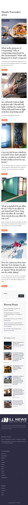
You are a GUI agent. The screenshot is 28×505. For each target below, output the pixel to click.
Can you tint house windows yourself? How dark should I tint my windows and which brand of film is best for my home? (14, 157)
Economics (14, 346)
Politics (2, 471)
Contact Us (3, 490)
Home (4, 124)
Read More (4, 69)
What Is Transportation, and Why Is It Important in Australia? (18, 344)
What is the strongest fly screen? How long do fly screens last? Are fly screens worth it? (18, 403)
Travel (11, 385)
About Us (3, 488)
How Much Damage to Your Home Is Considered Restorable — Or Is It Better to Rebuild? (13, 314)
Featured (4, 74)
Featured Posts (9, 338)
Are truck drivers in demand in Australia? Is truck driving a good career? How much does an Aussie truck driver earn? (18, 392)
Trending (3, 475)
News (20, 346)
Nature (7, 20)
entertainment (4, 455)
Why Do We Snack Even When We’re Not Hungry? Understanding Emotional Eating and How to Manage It (13, 324)
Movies (2, 464)
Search (5, 293)
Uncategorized (4, 477)
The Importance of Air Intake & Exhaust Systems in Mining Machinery (18, 367)
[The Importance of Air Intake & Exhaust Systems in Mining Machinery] (8, 369)
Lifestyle (4, 20)
